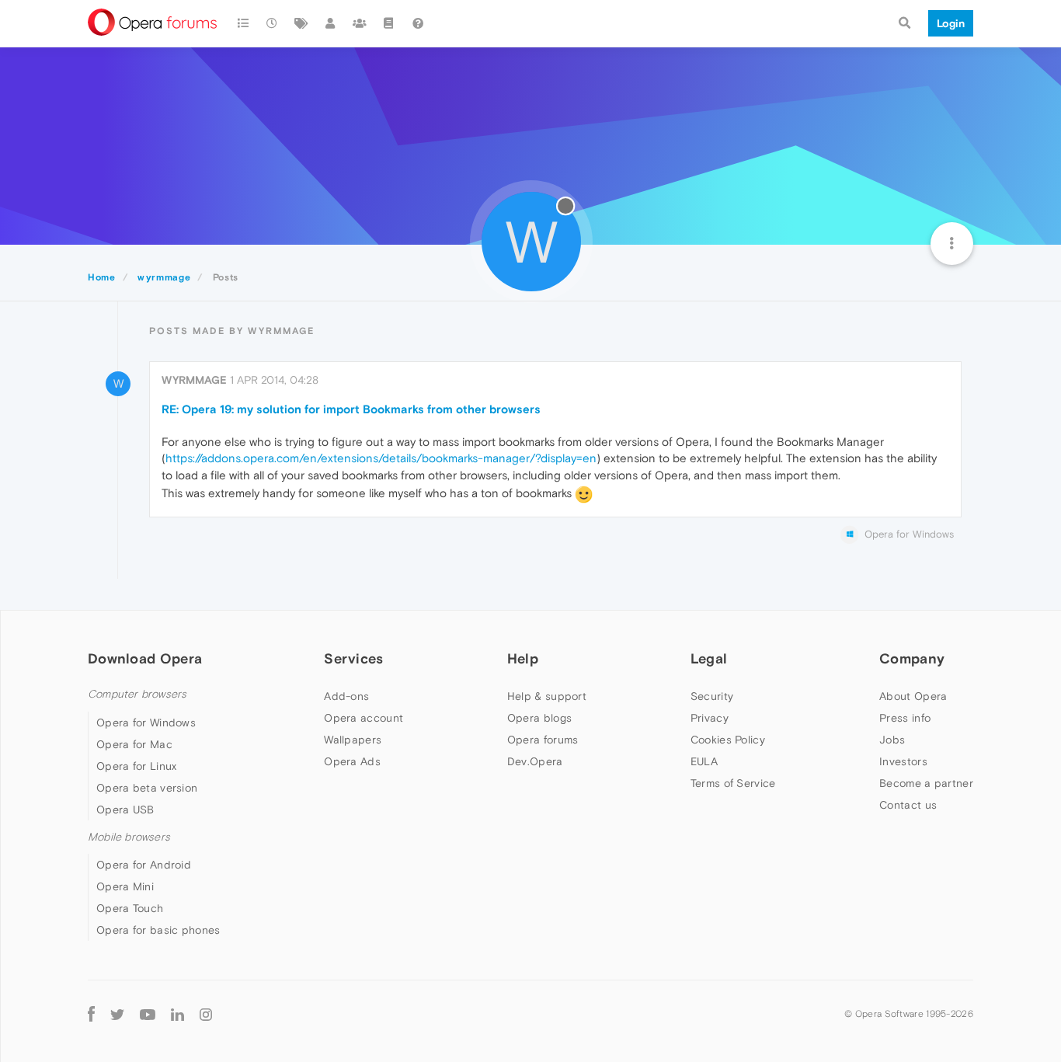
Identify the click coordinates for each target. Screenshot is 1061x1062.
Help (522, 658)
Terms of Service (733, 783)
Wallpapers (352, 739)
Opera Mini (125, 886)
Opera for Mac (134, 744)
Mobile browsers (129, 837)
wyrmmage (194, 380)
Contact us (908, 805)
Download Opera (145, 658)
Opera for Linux (136, 766)
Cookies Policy (728, 739)
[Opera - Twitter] (117, 1013)
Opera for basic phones (158, 930)
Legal (709, 658)
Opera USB (125, 809)
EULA (704, 761)
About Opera (913, 696)
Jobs (892, 739)
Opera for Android (143, 864)
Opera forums (543, 739)
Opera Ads (352, 761)
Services (353, 658)
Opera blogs (539, 718)
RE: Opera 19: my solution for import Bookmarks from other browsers (351, 409)
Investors (903, 761)
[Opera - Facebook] (91, 1013)
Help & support (546, 696)
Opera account (363, 718)
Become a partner (926, 783)
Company (911, 658)
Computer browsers (137, 694)
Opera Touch (129, 908)
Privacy (710, 718)
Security (712, 696)
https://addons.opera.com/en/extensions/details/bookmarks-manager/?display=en (381, 458)
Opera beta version (146, 788)
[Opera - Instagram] (206, 1013)
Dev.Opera (535, 761)
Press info (905, 718)
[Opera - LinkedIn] (177, 1013)
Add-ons (346, 696)
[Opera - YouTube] (147, 1013)
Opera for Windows (146, 722)
